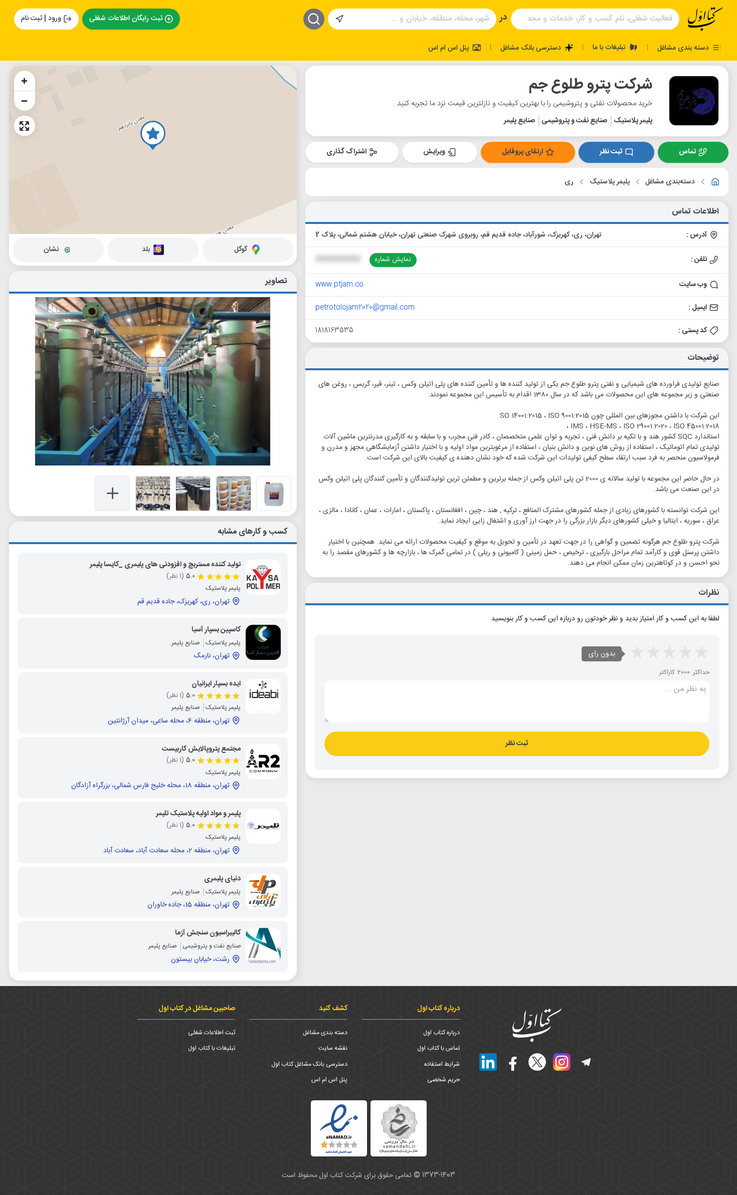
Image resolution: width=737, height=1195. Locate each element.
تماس (687, 152)
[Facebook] (512, 1062)
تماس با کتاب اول (438, 1048)
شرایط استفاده (442, 1064)
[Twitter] (537, 1062)
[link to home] (715, 181)
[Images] (274, 493)
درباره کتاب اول (441, 1033)
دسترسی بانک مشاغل (531, 48)
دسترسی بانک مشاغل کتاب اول (309, 1064)
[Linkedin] (488, 1062)
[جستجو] (313, 19)
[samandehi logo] (398, 1128)
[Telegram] (586, 1062)
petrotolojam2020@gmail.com (365, 308)
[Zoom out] (24, 101)
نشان (51, 250)
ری (569, 182)
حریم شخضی (443, 1080)
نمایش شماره (393, 260)
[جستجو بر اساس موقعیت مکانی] (339, 19)
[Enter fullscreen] (24, 126)
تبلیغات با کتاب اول (211, 1048)
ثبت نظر (611, 152)
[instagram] (561, 1062)
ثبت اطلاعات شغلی (211, 1033)
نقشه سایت (332, 1048)
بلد (146, 250)
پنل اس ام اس (449, 48)
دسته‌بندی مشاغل (670, 182)
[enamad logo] (338, 1128)
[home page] (705, 19)
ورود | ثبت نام (41, 19)
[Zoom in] (24, 81)
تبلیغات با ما (610, 47)
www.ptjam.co (339, 285)
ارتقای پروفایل (522, 152)
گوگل (240, 250)
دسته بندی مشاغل (684, 48)
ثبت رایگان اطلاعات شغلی (125, 19)
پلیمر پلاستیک (610, 182)
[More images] (112, 493)
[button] (152, 135)
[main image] (153, 381)
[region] (153, 150)
